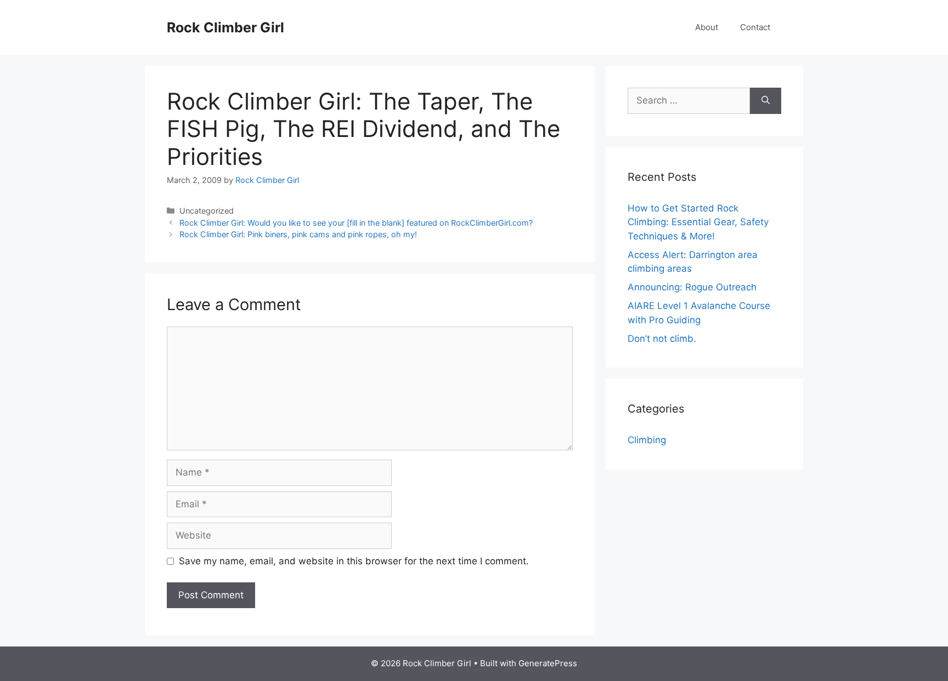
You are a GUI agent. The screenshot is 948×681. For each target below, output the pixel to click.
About (706, 27)
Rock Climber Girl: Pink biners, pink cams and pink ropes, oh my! (298, 234)
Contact (755, 27)
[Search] (765, 101)
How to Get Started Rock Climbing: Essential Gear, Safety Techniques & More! (698, 222)
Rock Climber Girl (225, 27)
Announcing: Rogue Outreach (692, 287)
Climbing (647, 439)
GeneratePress (547, 663)
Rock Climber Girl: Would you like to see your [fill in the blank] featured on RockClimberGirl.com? (356, 222)
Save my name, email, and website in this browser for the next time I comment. (354, 561)
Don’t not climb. (662, 338)
